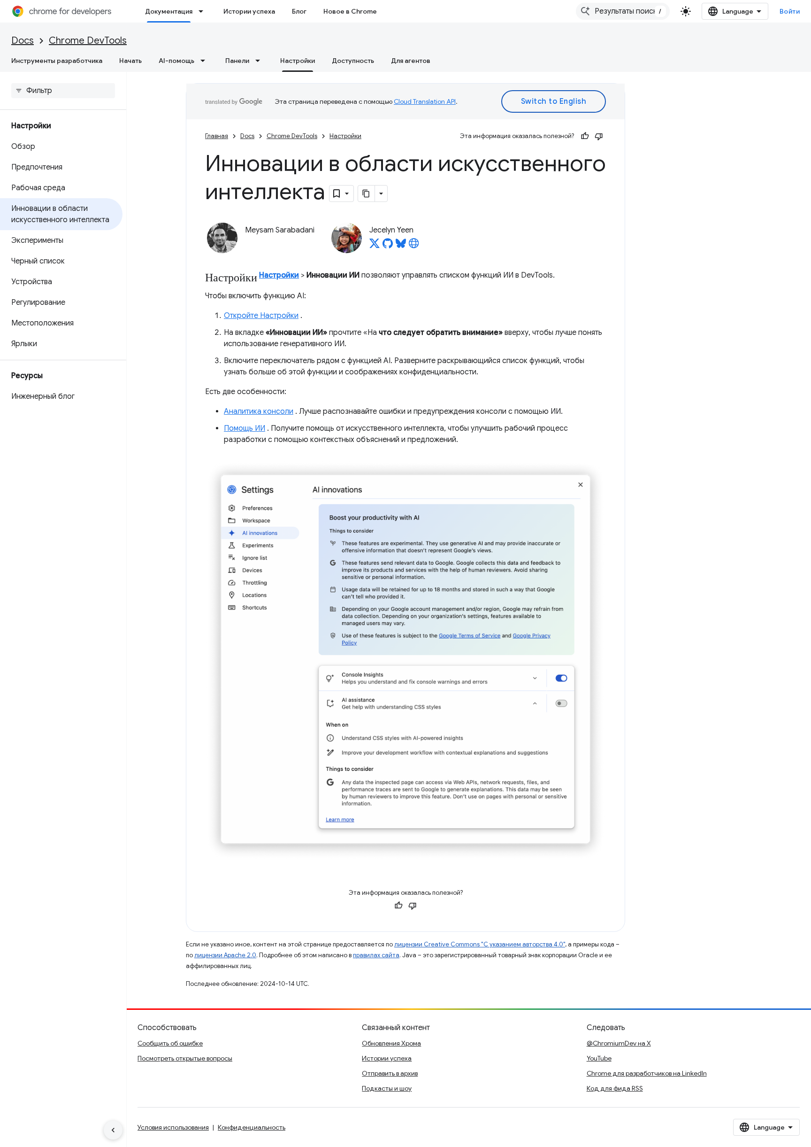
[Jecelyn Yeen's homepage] (414, 246)
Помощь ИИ (244, 428)
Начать (130, 60)
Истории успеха (249, 11)
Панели (237, 60)
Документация (168, 11)
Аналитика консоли (258, 411)
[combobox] (623, 11)
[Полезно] (585, 136)
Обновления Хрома (391, 1043)
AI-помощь (176, 60)
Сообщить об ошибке (170, 1043)
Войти (790, 11)
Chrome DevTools (88, 40)
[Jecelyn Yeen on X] (374, 246)
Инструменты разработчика (56, 60)
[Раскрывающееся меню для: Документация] (203, 11)
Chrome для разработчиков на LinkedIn (647, 1073)
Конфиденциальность (251, 1127)
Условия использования (173, 1127)
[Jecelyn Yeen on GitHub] (388, 246)
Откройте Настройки (261, 315)
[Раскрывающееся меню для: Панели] (260, 60)
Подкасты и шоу (387, 1088)
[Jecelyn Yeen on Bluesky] (401, 246)
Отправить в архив (390, 1073)
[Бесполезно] (599, 136)
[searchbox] (63, 90)
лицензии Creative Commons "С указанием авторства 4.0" (479, 944)
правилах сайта (376, 955)
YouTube (599, 1058)
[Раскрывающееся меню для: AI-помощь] (205, 60)
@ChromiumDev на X (619, 1043)
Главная (216, 136)
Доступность (353, 60)
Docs (22, 40)
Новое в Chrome (350, 11)
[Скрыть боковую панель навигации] (113, 1130)
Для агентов (410, 60)
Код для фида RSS (615, 1088)
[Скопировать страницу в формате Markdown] (366, 194)
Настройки (297, 60)
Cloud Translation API (425, 101)
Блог (299, 11)
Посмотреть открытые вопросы (185, 1058)
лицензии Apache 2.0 (225, 955)
